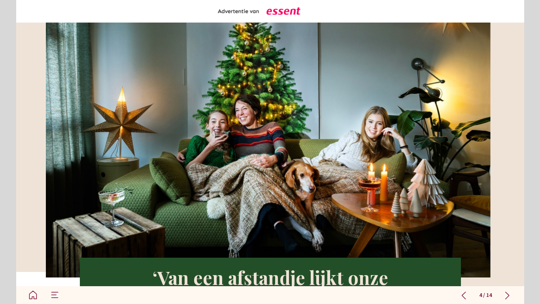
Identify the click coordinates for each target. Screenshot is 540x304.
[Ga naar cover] (33, 295)
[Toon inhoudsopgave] (55, 295)
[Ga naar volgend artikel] (507, 295)
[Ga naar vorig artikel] (464, 295)
